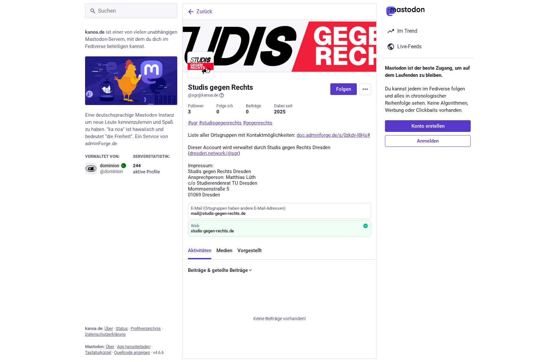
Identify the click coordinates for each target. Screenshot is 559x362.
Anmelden (428, 141)
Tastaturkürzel (98, 352)
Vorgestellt (249, 250)
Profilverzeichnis (146, 328)
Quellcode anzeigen (132, 352)
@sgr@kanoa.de (203, 95)
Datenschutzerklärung (105, 334)
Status (122, 328)
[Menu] (365, 89)
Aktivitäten (199, 250)
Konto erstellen (427, 126)
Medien (224, 250)
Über (108, 328)
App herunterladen (133, 346)
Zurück (204, 11)
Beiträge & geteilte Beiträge (218, 270)
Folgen (343, 89)
